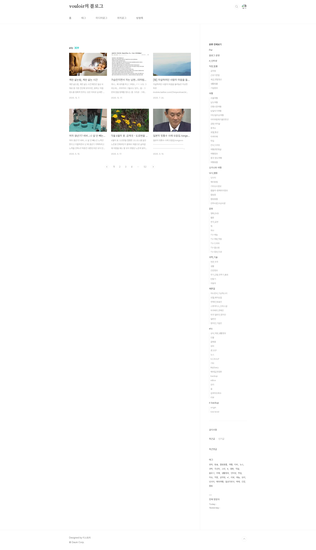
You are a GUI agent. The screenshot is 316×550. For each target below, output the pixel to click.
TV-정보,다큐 (216, 252)
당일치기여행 (216, 111)
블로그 (211, 473)
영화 (232, 469)
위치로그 (121, 18)
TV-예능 (214, 235)
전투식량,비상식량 (218, 203)
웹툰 (212, 217)
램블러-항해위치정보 (219, 190)
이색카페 (214, 136)
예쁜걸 (212, 288)
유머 (212, 346)
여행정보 (214, 153)
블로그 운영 (214, 55)
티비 (236, 464)
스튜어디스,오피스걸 (219, 306)
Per (211, 50)
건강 (243, 481)
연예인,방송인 (216, 302)
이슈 (211, 477)
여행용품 (214, 162)
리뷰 (212, 397)
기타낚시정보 (216, 186)
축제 (238, 481)
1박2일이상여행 (217, 115)
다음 (153, 167)
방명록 (139, 18)
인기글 (221, 439)
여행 (211, 93)
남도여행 (214, 102)
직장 (216, 477)
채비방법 (214, 182)
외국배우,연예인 (217, 310)
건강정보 (214, 270)
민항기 (213, 279)
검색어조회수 (216, 393)
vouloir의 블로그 (86, 6)
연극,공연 (214, 222)
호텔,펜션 (214, 132)
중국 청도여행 (216, 158)
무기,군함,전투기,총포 (219, 275)
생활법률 (214, 84)
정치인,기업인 (216, 323)
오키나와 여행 (215, 167)
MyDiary (215, 367)
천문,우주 (214, 262)
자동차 (213, 283)
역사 (212, 230)
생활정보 (225, 473)
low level (215, 412)
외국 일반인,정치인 (218, 314)
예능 (238, 477)
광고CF (214, 350)
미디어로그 (101, 18)
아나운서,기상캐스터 (219, 293)
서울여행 (214, 98)
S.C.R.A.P (215, 359)
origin (213, 407)
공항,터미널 (215, 124)
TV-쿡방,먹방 (216, 239)
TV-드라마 (215, 243)
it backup (214, 402)
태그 (83, 18)
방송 (216, 464)
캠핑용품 (214, 199)
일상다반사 (229, 481)
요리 (212, 384)
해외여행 (220, 481)
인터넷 (233, 473)
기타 (212, 363)
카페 (218, 473)
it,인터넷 (213, 61)
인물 (212, 337)
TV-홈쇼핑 (215, 247)
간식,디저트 (215, 145)
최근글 (212, 439)
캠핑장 (213, 195)
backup (214, 376)
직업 (237, 469)
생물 (212, 266)
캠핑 (211, 486)
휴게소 (213, 128)
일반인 (213, 319)
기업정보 (214, 88)
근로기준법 (215, 75)
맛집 (212, 141)
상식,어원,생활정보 (218, 333)
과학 (211, 469)
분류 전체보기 (215, 44)
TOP (244, 539)
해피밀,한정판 (216, 372)
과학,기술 (213, 257)
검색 (236, 6)
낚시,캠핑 (213, 173)
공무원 (213, 71)
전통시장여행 (216, 106)
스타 (223, 469)
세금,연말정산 (216, 79)
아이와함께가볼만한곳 (220, 119)
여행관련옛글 (216, 149)
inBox (213, 380)
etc (211, 328)
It (227, 469)
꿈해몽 (213, 342)
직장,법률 (213, 66)
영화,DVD (215, 213)
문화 (211, 208)
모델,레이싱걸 (216, 297)
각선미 (217, 469)
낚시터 (213, 177)
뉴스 (212, 354)
